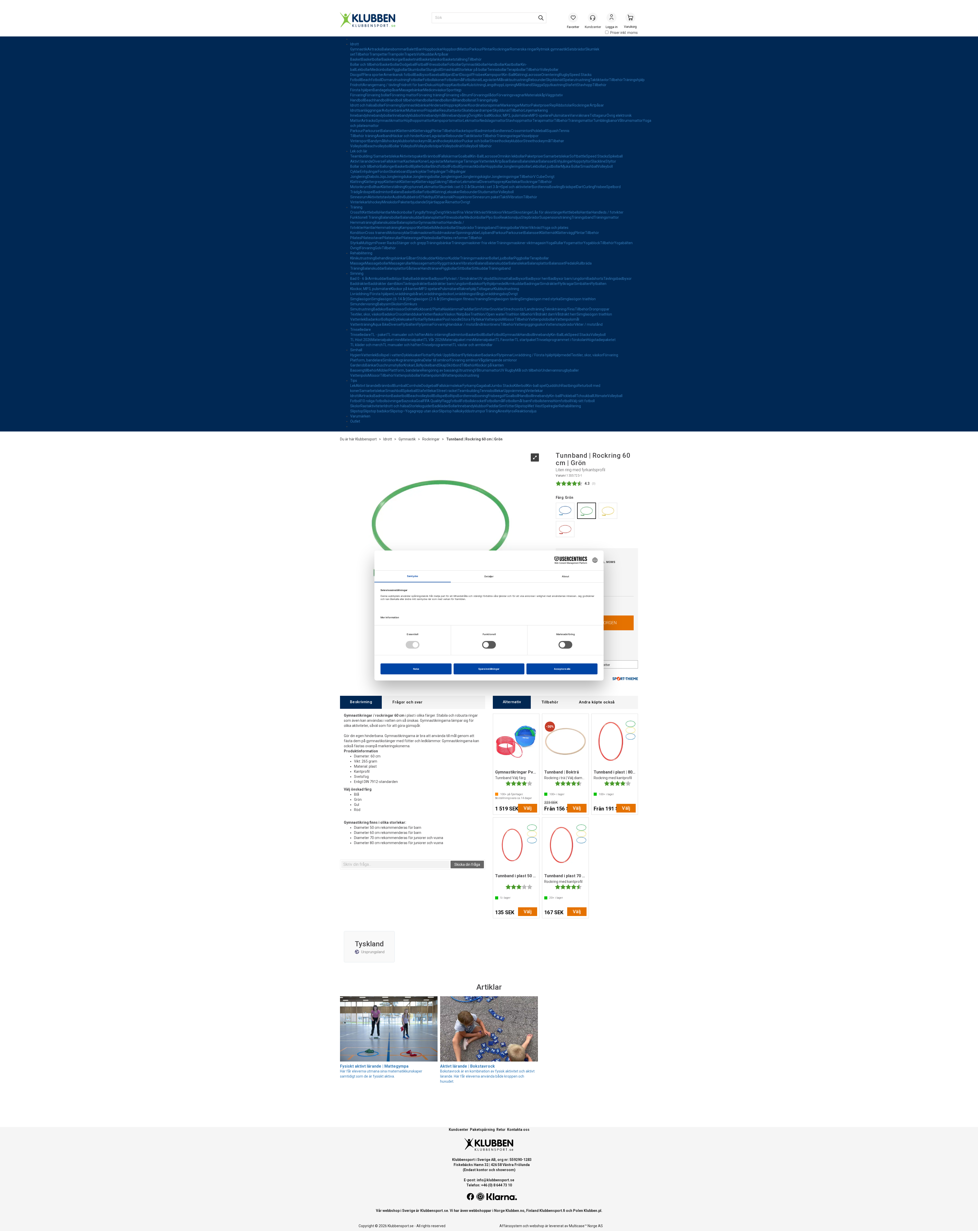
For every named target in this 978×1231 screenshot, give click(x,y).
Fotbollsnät (472, 80)
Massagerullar (400, 263)
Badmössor (395, 309)
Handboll (357, 100)
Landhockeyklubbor (446, 141)
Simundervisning (363, 304)
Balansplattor (433, 217)
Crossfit (356, 212)
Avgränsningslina (410, 360)
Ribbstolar (564, 105)
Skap (442, 365)
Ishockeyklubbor (398, 141)
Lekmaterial (470, 182)
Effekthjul (427, 197)
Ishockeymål (421, 141)
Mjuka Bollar (570, 166)
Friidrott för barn (412, 85)
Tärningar (471, 161)
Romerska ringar (523, 49)
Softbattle (577, 156)
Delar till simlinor (437, 360)
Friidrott (356, 85)
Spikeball (615, 156)
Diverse (379, 161)
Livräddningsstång (468, 294)
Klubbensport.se (434, 1211)
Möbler (382, 370)
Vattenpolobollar (541, 319)
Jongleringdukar (399, 177)
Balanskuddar (411, 217)
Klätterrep (408, 182)
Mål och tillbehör (528, 370)
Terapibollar (516, 70)
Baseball (436, 75)
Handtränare (431, 268)
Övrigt (473, 115)
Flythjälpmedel (494, 284)
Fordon (383, 171)
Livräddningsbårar (407, 294)
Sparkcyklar (417, 171)
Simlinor (389, 360)
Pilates (355, 238)
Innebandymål (433, 115)
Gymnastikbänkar (415, 105)
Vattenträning (361, 324)
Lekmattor (471, 121)
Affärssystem (510, 1226)
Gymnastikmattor (390, 121)
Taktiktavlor (599, 80)
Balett (411, 49)
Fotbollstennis (542, 401)
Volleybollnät (452, 146)
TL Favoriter (505, 340)
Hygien (355, 355)
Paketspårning (482, 1130)
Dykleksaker (403, 319)
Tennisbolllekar (492, 391)
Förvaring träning (430, 95)
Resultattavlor (450, 110)
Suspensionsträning (555, 217)
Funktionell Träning (365, 217)
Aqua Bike (381, 324)
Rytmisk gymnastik (552, 49)
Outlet (355, 421)
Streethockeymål (537, 141)
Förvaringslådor (484, 95)
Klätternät (405, 131)
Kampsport (493, 75)
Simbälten (582, 284)
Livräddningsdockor (437, 294)
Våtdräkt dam (544, 314)
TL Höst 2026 (360, 340)
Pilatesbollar (432, 238)
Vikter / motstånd (588, 324)
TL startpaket (525, 340)
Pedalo (570, 263)
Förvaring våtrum (458, 95)
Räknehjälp (468, 289)
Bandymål (376, 141)
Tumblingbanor (605, 121)
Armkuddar (377, 279)
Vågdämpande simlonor (497, 360)
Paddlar (468, 309)
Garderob (357, 365)
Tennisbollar (497, 70)
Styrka (355, 243)
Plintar (487, 49)
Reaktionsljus (510, 217)
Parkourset (372, 131)
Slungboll (433, 70)
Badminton (484, 131)
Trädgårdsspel (361, 192)
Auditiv (397, 197)
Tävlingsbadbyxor (617, 279)
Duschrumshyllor (390, 365)
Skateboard (398, 171)
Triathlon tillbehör (519, 314)
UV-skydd (485, 279)
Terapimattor (543, 121)
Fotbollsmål (454, 80)
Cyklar (355, 171)
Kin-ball (484, 115)
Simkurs (410, 304)
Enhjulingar (564, 161)
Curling (588, 187)
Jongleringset (451, 177)
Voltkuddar (425, 54)
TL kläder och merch (366, 345)
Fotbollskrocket (473, 401)
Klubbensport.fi (552, 1211)
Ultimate (600, 396)
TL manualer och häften (406, 335)
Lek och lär (358, 151)
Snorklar (497, 309)
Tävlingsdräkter (415, 284)
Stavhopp (584, 85)
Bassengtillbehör (363, 370)
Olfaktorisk (444, 197)
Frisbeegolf (497, 396)
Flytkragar (566, 284)
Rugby (564, 75)
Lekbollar (363, 70)
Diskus (430, 85)
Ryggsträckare (449, 263)
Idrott (354, 44)
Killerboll (520, 386)
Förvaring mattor (403, 95)
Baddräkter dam (381, 284)
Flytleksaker (433, 319)
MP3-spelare (540, 115)
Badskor (475, 284)
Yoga (550, 243)
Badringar (532, 284)
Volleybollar (549, 70)
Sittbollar (464, 268)
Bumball (400, 386)
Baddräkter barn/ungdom (448, 284)
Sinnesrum (359, 197)
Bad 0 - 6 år (359, 279)
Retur (501, 1130)
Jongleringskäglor (476, 177)
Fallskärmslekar (450, 386)
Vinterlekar (359, 202)
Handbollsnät (465, 100)
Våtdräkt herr (566, 314)
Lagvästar (438, 136)
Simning (356, 273)
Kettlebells (371, 212)
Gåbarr (411, 258)
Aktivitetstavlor (380, 197)
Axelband (384, 136)
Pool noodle (452, 319)
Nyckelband (429, 365)
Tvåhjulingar (456, 171)
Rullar (559, 243)
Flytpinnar (424, 324)
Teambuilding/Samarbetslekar (375, 156)
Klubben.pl (592, 1211)
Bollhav (375, 187)
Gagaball (484, 386)
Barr (419, 49)
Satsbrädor (576, 49)
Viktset (507, 212)
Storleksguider (420, 406)
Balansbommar (394, 49)
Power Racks (386, 243)
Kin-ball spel (536, 386)
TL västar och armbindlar (473, 345)
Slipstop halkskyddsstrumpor (462, 411)
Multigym (368, 243)
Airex (502, 411)
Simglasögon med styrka (540, 299)
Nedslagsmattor (493, 121)
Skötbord (453, 365)
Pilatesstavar (371, 238)
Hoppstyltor (582, 161)
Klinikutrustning (362, 258)
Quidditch (553, 386)
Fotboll (355, 80)
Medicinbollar (381, 70)
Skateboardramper (477, 110)
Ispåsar (393, 90)
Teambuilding (469, 391)
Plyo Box (493, 217)
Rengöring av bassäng (440, 370)
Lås (417, 365)
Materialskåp (535, 95)
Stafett (571, 85)
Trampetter (378, 54)
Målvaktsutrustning (512, 80)
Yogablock (591, 243)
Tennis (564, 131)
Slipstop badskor (376, 411)
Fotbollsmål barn (517, 401)
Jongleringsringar (505, 177)
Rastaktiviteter (372, 406)
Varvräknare (580, 115)
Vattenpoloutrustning (462, 375)
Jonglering (358, 177)
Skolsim (397, 304)
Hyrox (510, 411)
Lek (565, 335)
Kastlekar (410, 161)
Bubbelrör (411, 197)
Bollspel (387, 319)
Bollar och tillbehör (365, 64)
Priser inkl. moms (624, 33)
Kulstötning (476, 85)
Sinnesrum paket (486, 197)
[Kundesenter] (592, 17)
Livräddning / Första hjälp (533, 355)
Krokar (409, 365)
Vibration (516, 197)
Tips (353, 380)
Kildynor (442, 258)
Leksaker (452, 192)
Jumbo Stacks (502, 386)
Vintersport (359, 141)
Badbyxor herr (537, 279)
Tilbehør (557, 141)
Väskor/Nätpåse (457, 314)
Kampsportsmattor (447, 121)
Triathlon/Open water (487, 314)
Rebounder (537, 80)
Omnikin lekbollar (511, 156)
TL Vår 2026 (433, 340)
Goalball (464, 156)
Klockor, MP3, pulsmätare (510, 115)
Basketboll (403, 166)
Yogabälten (623, 243)
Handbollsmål (444, 100)
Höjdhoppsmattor (418, 121)
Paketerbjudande (412, 202)
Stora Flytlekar (473, 319)
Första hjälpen (361, 90)
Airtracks (374, 49)
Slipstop (521, 406)
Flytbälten (598, 284)
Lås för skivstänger (548, 212)
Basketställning (455, 59)
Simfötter (482, 309)
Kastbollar (513, 64)
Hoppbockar (433, 49)
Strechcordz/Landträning (524, 309)
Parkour (475, 49)
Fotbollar (454, 64)
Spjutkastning (554, 85)
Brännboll (431, 156)
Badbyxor (421, 75)
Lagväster (489, 80)
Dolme (410, 309)
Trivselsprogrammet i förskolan (561, 340)
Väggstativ (554, 95)
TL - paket (379, 335)
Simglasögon (360, 299)
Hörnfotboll (562, 401)
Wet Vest (535, 406)
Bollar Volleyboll (403, 146)
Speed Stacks (580, 75)
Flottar (418, 319)
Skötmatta (501, 279)
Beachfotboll (371, 80)
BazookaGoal (412, 401)
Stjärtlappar (435, 202)
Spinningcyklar (467, 233)
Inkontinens (491, 324)
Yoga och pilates (555, 228)
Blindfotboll (440, 166)
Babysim (384, 304)
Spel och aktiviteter (516, 187)
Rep (553, 105)
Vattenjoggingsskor (530, 324)
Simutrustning (361, 309)
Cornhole (414, 386)
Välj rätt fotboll (583, 401)
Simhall (356, 350)
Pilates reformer (455, 238)
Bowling (555, 187)
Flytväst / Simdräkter (461, 279)
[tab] (361, 702)
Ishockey (375, 202)
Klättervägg (422, 131)
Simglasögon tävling (504, 299)
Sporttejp (453, 90)
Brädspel (569, 187)
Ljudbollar (553, 166)
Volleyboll (357, 146)
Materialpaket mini (386, 340)
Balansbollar (390, 217)
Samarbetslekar (556, 156)
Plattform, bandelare (405, 370)
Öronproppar (599, 309)
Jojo (382, 177)
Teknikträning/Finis (559, 309)
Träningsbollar (508, 228)
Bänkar (371, 365)
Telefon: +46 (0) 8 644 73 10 (489, 1185)
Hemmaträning (362, 222)
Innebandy (358, 115)
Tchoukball (584, 396)
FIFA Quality (432, 401)
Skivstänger (523, 212)
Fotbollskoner (434, 80)
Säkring (440, 182)
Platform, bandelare (366, 360)
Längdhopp (494, 85)
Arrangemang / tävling (381, 85)
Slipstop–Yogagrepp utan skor (414, 411)
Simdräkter (549, 284)
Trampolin (396, 54)
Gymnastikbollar (474, 64)
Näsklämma (452, 309)
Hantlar (385, 212)
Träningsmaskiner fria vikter (474, 243)
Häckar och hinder (406, 136)
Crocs (400, 314)
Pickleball (539, 131)
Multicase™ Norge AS (586, 1226)
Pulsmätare (560, 115)
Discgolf (356, 75)
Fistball (421, 64)
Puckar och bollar (476, 141)
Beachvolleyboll (377, 146)
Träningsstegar (509, 136)
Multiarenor (415, 110)
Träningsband (583, 217)
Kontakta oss (518, 1130)
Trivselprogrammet (437, 345)
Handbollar (496, 64)
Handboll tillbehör (402, 100)
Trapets (410, 54)
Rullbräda (584, 263)
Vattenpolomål (567, 319)
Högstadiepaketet (601, 340)
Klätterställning (393, 187)
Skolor (355, 406)
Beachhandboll (376, 100)
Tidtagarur (598, 115)
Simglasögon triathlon (578, 299)
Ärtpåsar (441, 54)
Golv (378, 248)
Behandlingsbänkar (390, 258)
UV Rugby (507, 370)
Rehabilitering (361, 253)
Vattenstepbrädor (560, 324)
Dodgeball (408, 64)
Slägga (537, 85)
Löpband (486, 233)
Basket (355, 59)
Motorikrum (359, 187)
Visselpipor (530, 136)
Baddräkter (420, 279)
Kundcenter (458, 1130)
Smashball (449, 70)
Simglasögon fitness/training (464, 299)
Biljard (448, 75)
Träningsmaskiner (474, 258)
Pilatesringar (411, 238)
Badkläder (440, 406)
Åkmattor (452, 202)
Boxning (481, 396)
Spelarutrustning (576, 80)
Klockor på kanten (405, 289)
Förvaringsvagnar (511, 95)
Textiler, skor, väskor (366, 314)
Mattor (463, 49)
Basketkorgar (392, 59)
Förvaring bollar (377, 95)
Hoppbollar (494, 166)
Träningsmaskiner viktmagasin (521, 243)
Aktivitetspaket (412, 156)
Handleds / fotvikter (607, 212)
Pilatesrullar (391, 238)
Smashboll (393, 391)
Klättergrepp (374, 182)
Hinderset (437, 105)
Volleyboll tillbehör (477, 146)
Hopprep (452, 105)
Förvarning (392, 105)
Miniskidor (390, 202)
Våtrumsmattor (630, 121)
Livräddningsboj (495, 294)
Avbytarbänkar (394, 110)
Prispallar (431, 110)
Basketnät (411, 59)
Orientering (550, 75)
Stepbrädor (530, 217)
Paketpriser (540, 105)
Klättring (357, 182)
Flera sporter (373, 75)
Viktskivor (494, 212)
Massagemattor (425, 263)
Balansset (389, 131)
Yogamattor (573, 243)
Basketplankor (431, 59)
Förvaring (357, 95)
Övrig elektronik (619, 115)
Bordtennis (502, 131)
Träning (356, 207)
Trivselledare (360, 330)
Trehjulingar (436, 171)
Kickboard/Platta (428, 309)
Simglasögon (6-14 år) (389, 299)
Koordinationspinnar (484, 105)
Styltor (610, 161)
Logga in (611, 18)
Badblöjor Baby (399, 279)
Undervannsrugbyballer (560, 370)
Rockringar (501, 49)
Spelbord (613, 187)
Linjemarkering (536, 110)
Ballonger (387, 166)
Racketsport (466, 131)
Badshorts (595, 279)
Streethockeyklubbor (506, 141)
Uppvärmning (514, 391)
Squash (553, 131)
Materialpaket (412, 340)
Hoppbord (450, 49)
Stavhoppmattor (519, 121)
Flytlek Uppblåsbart (447, 355)
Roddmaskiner (444, 233)
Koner (463, 105)
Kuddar (454, 258)
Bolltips (451, 396)
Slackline (598, 161)
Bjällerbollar (421, 166)
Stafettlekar (427, 391)
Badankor (373, 319)
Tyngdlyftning (424, 212)
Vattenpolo (493, 319)
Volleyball (614, 396)
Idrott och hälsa (362, 105)
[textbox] (396, 864)
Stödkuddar (426, 258)
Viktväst (451, 212)
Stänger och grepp (411, 243)
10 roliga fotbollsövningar (381, 401)
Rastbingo (569, 386)
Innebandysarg (456, 115)
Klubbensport (366, 439)
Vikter (524, 228)
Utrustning (466, 370)
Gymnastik (358, 49)
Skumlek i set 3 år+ (486, 187)
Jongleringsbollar (517, 166)
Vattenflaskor (433, 314)
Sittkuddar (480, 268)
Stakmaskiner (421, 233)
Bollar (379, 105)
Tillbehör (362, 54)
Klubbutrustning (506, 289)
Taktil (504, 197)
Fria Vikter (466, 212)
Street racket (447, 391)
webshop (536, 1226)
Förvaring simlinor (464, 360)
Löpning (509, 85)
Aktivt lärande (361, 161)
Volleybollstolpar (429, 146)
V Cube (539, 177)
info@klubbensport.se (495, 1180)
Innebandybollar (380, 115)
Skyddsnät (554, 80)
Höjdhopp (443, 85)
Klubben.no (515, 1211)
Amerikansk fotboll (399, 75)
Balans (514, 161)
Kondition (357, 233)
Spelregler (550, 406)
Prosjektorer (462, 197)
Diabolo (373, 177)
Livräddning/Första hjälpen (371, 294)
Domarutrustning (395, 80)
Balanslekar (529, 161)
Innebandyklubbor (407, 115)
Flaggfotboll (451, 401)
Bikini (399, 284)
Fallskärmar (448, 156)
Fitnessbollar (437, 64)
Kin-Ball (508, 75)
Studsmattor (488, 192)
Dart (456, 75)
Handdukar (413, 314)
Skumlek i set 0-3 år (455, 187)
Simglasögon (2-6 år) (424, 299)
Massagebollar (377, 263)
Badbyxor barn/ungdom (567, 279)
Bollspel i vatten (389, 355)
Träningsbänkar (439, 243)
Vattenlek (487, 161)
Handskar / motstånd (464, 324)
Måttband (524, 85)
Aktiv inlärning (437, 335)
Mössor (508, 319)
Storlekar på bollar (472, 70)
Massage (357, 263)
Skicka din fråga (467, 864)
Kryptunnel (413, 187)
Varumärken (360, 416)
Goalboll (512, 396)
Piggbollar (400, 70)
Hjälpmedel (562, 355)
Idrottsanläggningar (366, 110)
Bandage (380, 90)
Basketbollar (371, 59)
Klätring (520, 75)
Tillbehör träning (363, 136)
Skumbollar (417, 70)
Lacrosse (534, 75)
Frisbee (479, 75)
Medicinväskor (434, 90)
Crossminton (521, 131)
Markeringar (510, 105)
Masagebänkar (411, 90)
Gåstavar (413, 268)
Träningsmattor (580, 121)
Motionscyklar (399, 233)
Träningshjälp (634, 80)
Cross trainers (376, 233)
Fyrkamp (470, 386)
